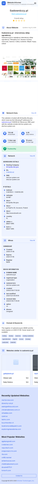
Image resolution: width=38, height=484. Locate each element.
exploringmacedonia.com (11, 429)
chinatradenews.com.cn (11, 410)
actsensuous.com (8, 461)
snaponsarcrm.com (9, 451)
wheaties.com (7, 413)
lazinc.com (6, 419)
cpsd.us (4, 416)
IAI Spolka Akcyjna (12, 167)
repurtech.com (7, 448)
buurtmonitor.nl (8, 423)
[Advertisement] (19, 51)
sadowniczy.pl (6, 122)
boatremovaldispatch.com (11, 426)
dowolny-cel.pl (7, 403)
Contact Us (19, 476)
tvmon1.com (6, 470)
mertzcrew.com (8, 400)
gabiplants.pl (8, 374)
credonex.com (7, 445)
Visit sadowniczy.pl (19, 14)
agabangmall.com (8, 441)
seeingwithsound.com (10, 407)
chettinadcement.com (10, 464)
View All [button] (33, 113)
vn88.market (6, 457)
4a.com (4, 454)
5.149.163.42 (10, 172)
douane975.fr (7, 467)
